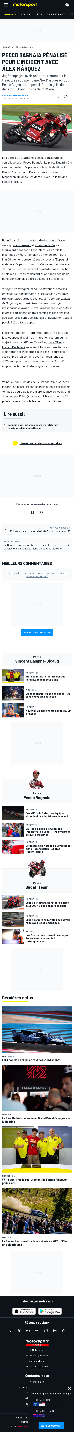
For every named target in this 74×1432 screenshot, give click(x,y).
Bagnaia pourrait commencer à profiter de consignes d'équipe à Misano (33, 426)
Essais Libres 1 (11, 181)
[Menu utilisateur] (67, 4)
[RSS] (63, 1330)
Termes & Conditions (25, 1417)
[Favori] (58, 96)
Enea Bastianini (45, 245)
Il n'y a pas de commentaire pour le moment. (37, 574)
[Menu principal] (6, 5)
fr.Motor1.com (37, 1349)
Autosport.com (37, 1360)
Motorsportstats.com (37, 1366)
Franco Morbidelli (13, 347)
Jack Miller (55, 342)
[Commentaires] (67, 96)
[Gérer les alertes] (41, 512)
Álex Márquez (22, 245)
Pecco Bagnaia (33, 162)
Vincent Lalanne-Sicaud (15, 95)
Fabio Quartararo (30, 396)
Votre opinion (37, 1381)
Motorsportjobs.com (37, 1355)
